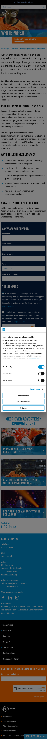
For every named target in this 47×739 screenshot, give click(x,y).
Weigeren (23, 408)
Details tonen (35, 389)
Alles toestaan (23, 396)
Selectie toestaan (23, 402)
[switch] (41, 373)
